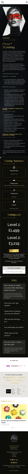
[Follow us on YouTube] (13, 462)
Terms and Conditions (14, 470)
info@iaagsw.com (14, 447)
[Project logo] (3, 2)
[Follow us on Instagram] (16, 462)
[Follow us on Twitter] (11, 462)
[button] (24, 365)
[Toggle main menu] (26, 2)
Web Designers (11, 467)
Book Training (14, 250)
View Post (14, 415)
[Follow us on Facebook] (14, 462)
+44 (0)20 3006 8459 (14, 445)
